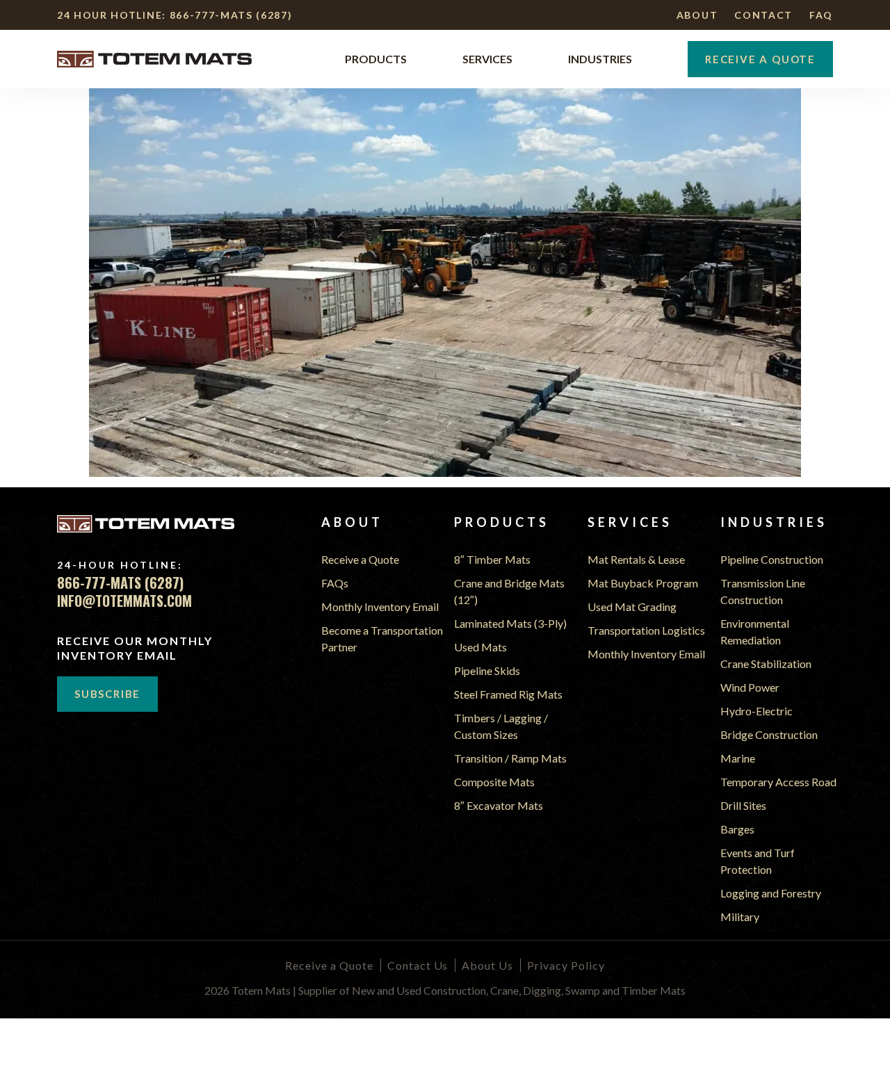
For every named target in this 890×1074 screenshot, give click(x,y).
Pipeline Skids (487, 670)
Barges (737, 829)
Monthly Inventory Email (380, 606)
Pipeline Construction (771, 559)
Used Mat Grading (632, 606)
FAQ (821, 15)
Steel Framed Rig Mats (508, 694)
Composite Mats (494, 781)
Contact (763, 15)
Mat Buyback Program (643, 582)
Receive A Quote (760, 59)
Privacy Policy (565, 965)
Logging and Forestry (770, 893)
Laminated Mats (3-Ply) (510, 623)
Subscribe (107, 693)
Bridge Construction (769, 734)
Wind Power (749, 687)
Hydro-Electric (756, 710)
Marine (737, 758)
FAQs (334, 582)
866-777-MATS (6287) (231, 15)
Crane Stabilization (765, 663)
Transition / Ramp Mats (510, 758)
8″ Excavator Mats (498, 805)
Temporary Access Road (778, 781)
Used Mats (480, 646)
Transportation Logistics (646, 630)
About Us (487, 965)
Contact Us (417, 965)
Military (739, 916)
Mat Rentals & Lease (636, 559)
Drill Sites (743, 805)
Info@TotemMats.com (124, 601)
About (697, 15)
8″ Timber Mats (492, 559)
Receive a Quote (360, 559)
